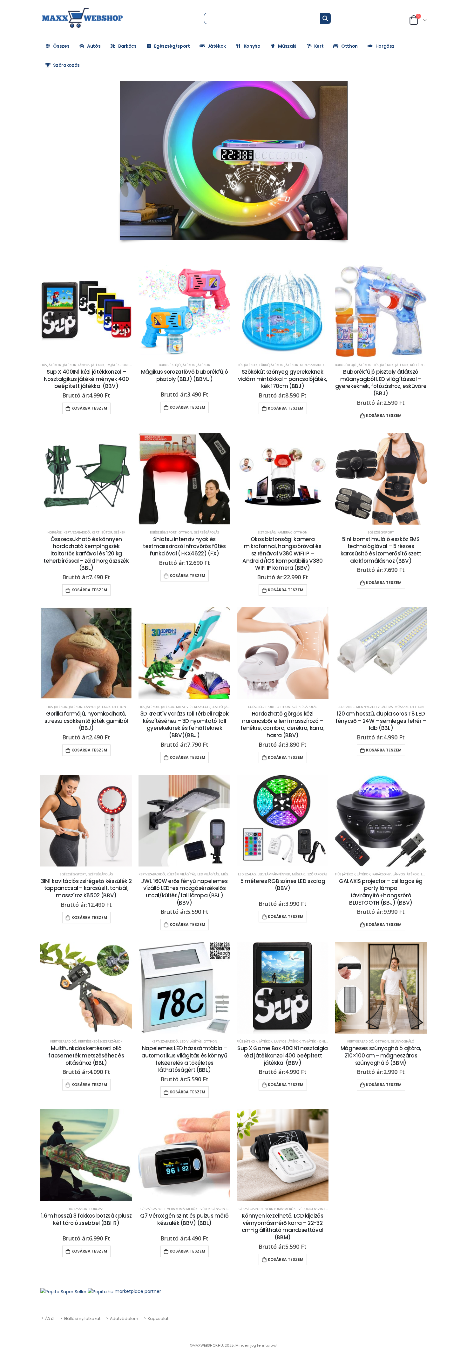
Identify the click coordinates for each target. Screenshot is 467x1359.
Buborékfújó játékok (177, 365)
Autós (93, 46)
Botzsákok (78, 1208)
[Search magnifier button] (325, 18)
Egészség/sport (172, 46)
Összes (61, 46)
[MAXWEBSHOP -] (83, 18)
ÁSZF (50, 1318)
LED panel (346, 706)
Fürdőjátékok (271, 365)
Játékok (216, 46)
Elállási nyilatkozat (82, 1318)
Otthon (349, 46)
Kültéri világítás (181, 874)
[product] (86, 311)
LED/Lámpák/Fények (274, 874)
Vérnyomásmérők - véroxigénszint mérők (203, 1208)
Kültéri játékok (423, 365)
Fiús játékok (50, 365)
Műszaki (287, 46)
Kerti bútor (102, 532)
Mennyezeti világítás (374, 706)
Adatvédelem (124, 1318)
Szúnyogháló (403, 1041)
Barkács (127, 46)
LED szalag (247, 874)
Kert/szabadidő (313, 365)
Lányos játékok (91, 365)
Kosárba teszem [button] (89, 408)
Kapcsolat (158, 1318)
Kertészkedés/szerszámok (100, 1041)
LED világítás (208, 874)
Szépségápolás (206, 532)
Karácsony (381, 874)
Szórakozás (66, 65)
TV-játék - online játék (125, 365)
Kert (319, 46)
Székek (119, 532)
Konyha (252, 46)
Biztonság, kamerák (275, 532)
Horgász (385, 46)
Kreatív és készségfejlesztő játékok (206, 706)
